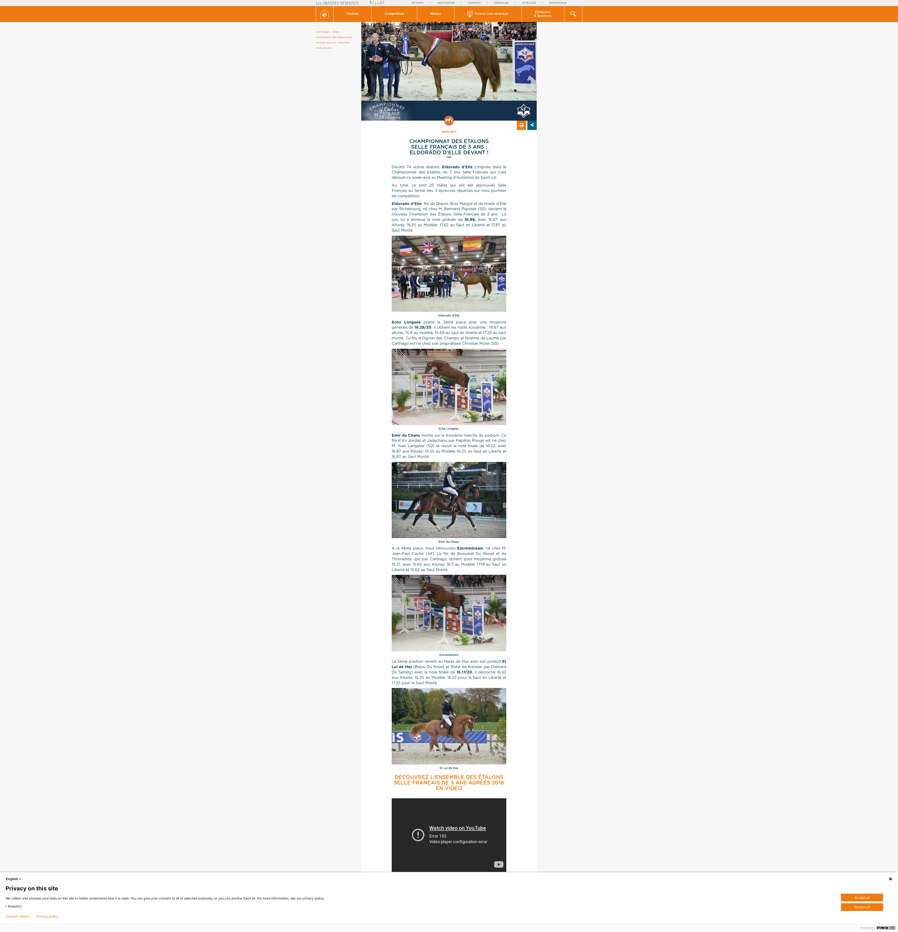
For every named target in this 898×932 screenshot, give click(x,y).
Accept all (862, 898)
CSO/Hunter (446, 3)
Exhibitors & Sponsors (543, 14)
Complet (474, 3)
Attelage (529, 3)
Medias (435, 13)
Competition (394, 13)
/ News (335, 32)
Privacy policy (47, 916)
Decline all (862, 907)
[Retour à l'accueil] (325, 14)
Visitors (352, 13)
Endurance (557, 3)
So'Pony (418, 3)
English (12, 879)
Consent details (17, 916)
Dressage (501, 3)
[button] (353, 14)
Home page (323, 32)
